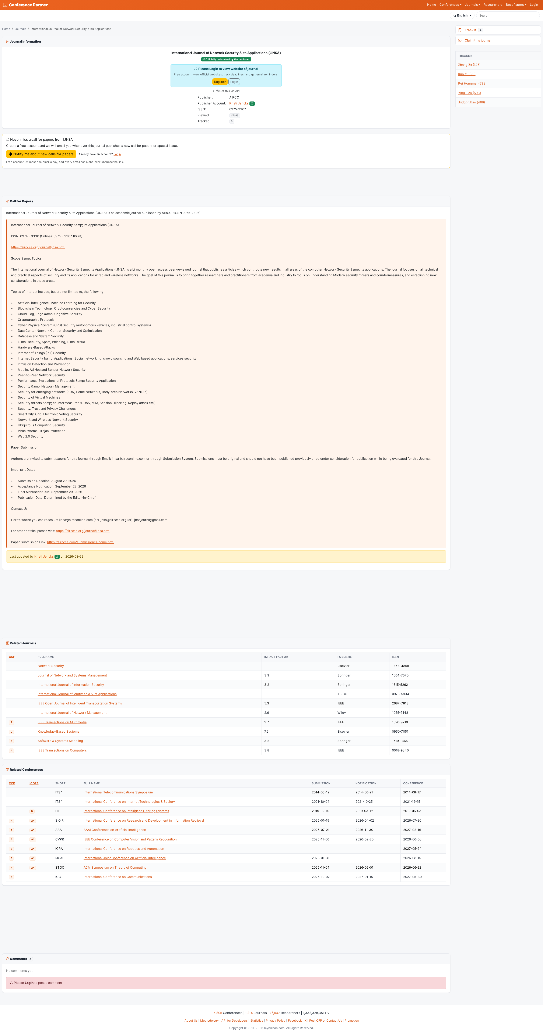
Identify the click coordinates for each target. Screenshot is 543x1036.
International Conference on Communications (118, 877)
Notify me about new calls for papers (42, 154)
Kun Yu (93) (467, 74)
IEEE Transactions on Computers (62, 750)
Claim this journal (477, 40)
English (462, 15)
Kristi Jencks (239, 103)
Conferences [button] (449, 5)
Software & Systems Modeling (60, 741)
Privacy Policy (275, 1020)
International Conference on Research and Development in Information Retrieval (144, 820)
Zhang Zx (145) (469, 65)
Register (220, 81)
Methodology (209, 1020)
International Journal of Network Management (72, 713)
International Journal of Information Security (71, 685)
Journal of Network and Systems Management (72, 675)
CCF (12, 656)
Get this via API (228, 91)
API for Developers (234, 1020)
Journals (20, 29)
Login (534, 5)
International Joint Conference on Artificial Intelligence (125, 858)
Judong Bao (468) (471, 102)
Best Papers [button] (515, 5)
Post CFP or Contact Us (325, 1020)
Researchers (493, 5)
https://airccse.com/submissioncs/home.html (80, 542)
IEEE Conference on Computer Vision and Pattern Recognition (130, 839)
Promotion (352, 1020)
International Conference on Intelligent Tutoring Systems (126, 811)
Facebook (295, 1020)
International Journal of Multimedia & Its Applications (77, 694)
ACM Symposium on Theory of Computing (115, 867)
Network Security (51, 666)
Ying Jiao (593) (469, 93)
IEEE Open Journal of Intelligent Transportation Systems (80, 703)
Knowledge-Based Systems (58, 731)
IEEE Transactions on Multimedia (62, 722)
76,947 (275, 1013)
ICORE (33, 783)
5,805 (218, 1013)
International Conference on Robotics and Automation (124, 849)
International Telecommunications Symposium (118, 792)
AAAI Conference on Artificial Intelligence (115, 830)
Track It (472, 30)
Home (431, 5)
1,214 (249, 1013)
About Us (191, 1020)
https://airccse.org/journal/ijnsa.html (38, 247)
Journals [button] (471, 5)
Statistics (256, 1020)
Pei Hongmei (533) (472, 83)
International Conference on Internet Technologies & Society (129, 802)
